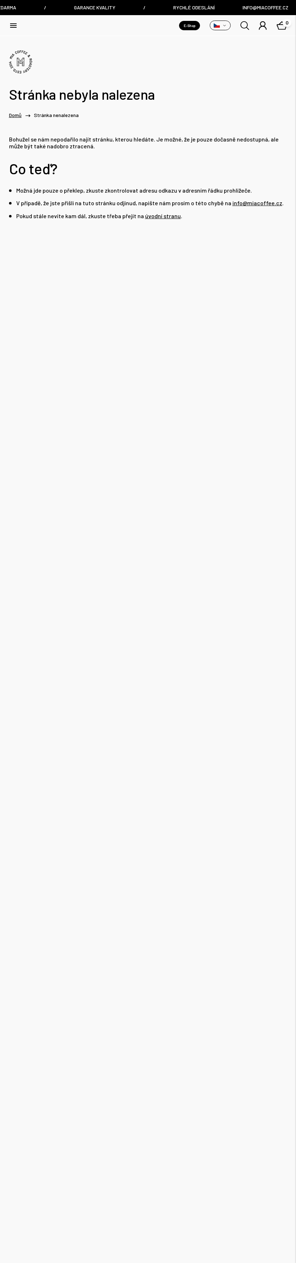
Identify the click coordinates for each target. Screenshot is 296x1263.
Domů (15, 115)
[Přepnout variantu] (220, 25)
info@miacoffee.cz (257, 202)
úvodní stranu (163, 215)
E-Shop (189, 25)
